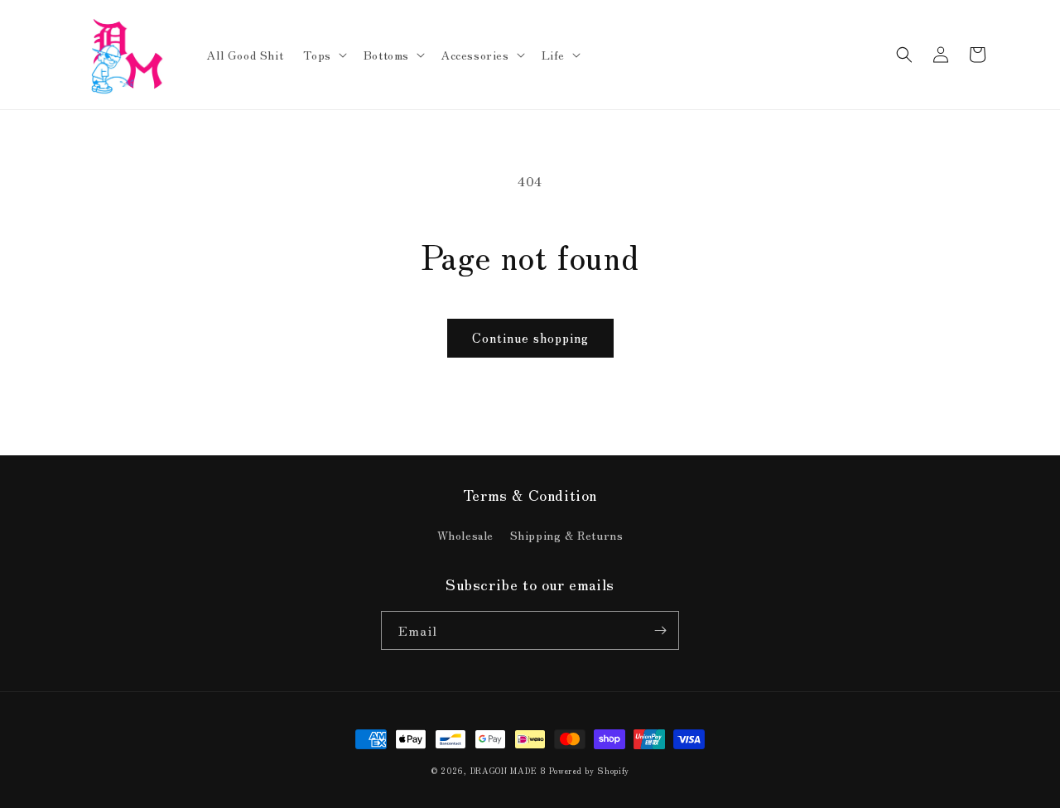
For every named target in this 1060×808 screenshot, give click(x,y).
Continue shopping (530, 337)
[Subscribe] (660, 630)
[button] (323, 54)
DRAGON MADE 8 (510, 770)
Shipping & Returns (567, 535)
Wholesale (465, 535)
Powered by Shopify (589, 770)
